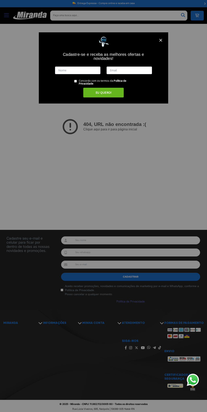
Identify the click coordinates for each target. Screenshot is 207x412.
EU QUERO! (104, 92)
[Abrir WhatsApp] (193, 380)
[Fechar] (160, 40)
